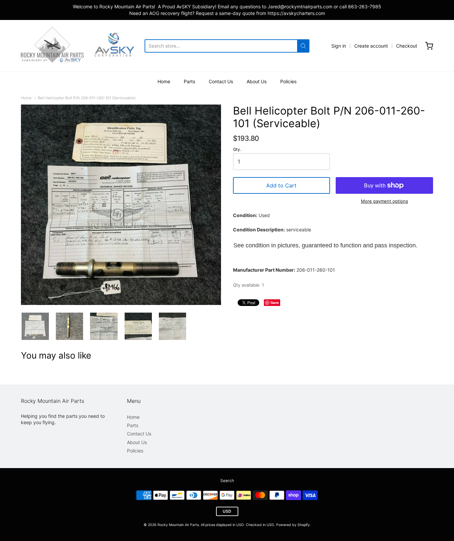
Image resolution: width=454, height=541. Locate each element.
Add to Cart (281, 185)
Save (275, 302)
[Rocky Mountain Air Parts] (83, 45)
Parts (189, 81)
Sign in (338, 46)
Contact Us (221, 81)
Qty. (237, 149)
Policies (288, 81)
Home (164, 81)
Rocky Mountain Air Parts (178, 525)
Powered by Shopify (293, 525)
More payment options (384, 201)
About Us (257, 81)
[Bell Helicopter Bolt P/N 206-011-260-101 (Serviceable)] (35, 326)
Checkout (406, 46)
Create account (371, 46)
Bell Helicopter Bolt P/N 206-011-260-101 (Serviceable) (87, 98)
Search (227, 480)
